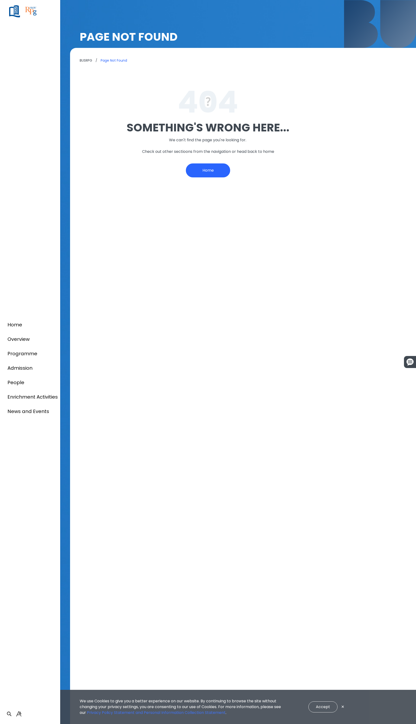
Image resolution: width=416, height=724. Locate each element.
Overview (18, 339)
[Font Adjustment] (19, 714)
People (15, 382)
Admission (19, 368)
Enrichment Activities (32, 397)
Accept (323, 707)
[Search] (9, 714)
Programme (22, 353)
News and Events (28, 411)
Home (14, 324)
